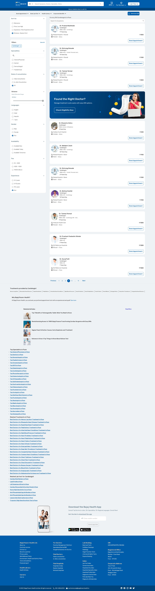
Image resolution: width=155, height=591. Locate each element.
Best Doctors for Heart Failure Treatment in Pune (26, 441)
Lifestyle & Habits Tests (90, 554)
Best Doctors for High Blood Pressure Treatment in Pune (28, 433)
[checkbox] (12, 59)
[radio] (12, 23)
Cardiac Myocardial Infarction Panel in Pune (24, 487)
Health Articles (24, 570)
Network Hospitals (58, 570)
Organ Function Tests (89, 552)
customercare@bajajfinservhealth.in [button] (78, 588)
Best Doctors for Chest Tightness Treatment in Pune (27, 457)
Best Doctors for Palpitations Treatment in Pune (25, 427)
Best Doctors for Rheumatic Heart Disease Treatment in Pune (29, 422)
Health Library (46, 13)
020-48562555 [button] (60, 588)
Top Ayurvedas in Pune (17, 411)
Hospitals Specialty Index (90, 570)
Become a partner (25, 552)
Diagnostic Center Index (90, 574)
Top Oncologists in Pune (17, 408)
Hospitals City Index (88, 568)
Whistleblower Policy (26, 556)
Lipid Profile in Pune (16, 481)
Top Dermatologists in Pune (19, 357)
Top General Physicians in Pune (20, 352)
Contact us (23, 549)
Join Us (22, 577)
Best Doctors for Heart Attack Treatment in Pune (25, 444)
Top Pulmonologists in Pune (18, 387)
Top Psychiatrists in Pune (18, 389)
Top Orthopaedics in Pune (18, 379)
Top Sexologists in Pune (17, 400)
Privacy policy (24, 554)
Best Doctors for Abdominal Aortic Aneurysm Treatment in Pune (30, 473)
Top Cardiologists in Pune (18, 371)
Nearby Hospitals (58, 568)
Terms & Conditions (25, 561)
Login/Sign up (133, 4)
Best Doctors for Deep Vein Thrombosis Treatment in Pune (28, 449)
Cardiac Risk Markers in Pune (19, 479)
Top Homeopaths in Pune (18, 414)
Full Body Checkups (88, 547)
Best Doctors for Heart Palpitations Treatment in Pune (27, 438)
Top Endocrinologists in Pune (19, 376)
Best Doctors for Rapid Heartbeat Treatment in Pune (27, 425)
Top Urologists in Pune (17, 392)
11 (78, 281)
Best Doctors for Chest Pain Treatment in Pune (25, 460)
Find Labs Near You (88, 577)
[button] (121, 588)
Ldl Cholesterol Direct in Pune (19, 484)
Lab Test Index (87, 563)
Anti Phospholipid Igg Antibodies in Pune (23, 492)
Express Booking (87, 556)
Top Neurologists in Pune (18, 406)
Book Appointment (21, 13)
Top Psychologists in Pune (18, 398)
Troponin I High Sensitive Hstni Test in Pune (23, 500)
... (75, 281)
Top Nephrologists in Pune (18, 403)
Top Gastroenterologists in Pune (20, 384)
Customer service (25, 547)
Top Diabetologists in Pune (18, 368)
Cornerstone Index (88, 565)
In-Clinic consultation (59, 559)
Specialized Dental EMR (60, 547)
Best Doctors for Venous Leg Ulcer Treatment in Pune (27, 419)
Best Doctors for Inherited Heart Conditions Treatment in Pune (30, 430)
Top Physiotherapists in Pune (19, 373)
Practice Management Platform (62, 545)
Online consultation (58, 556)
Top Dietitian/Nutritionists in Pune (21, 395)
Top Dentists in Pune (16, 354)
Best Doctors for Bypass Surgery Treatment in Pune (26, 465)
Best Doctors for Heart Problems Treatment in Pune (26, 435)
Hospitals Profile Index (89, 572)
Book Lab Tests (87, 545)
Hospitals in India (58, 566)
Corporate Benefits (58, 13)
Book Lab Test (34, 13)
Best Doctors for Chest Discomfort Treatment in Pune (27, 462)
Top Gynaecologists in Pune (18, 363)
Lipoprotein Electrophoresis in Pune (21, 498)
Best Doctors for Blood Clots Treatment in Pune (25, 468)
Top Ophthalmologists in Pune (19, 381)
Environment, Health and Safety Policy (31, 558)
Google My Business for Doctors (62, 549)
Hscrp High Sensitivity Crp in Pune (20, 490)
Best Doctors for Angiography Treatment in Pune (25, 470)
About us (22, 545)
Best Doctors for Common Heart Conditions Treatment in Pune (30, 454)
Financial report (24, 563)
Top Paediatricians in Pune (18, 360)
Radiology (85, 549)
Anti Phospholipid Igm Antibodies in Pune (23, 495)
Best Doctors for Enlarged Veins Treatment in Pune (26, 446)
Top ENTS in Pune (15, 365)
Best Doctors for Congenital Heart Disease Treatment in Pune (29, 452)
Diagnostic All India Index (90, 579)
